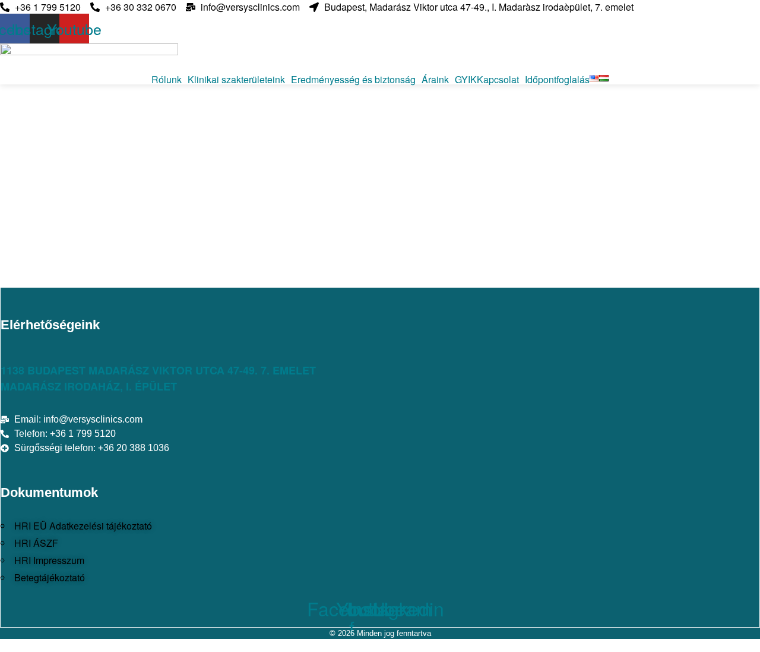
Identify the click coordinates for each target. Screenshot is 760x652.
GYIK (466, 79)
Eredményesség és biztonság (353, 79)
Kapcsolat (498, 79)
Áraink (435, 79)
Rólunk (166, 79)
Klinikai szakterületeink (236, 79)
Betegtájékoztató (49, 577)
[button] (169, 79)
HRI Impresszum (49, 560)
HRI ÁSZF (36, 543)
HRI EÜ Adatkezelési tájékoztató (83, 526)
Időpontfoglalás (557, 79)
